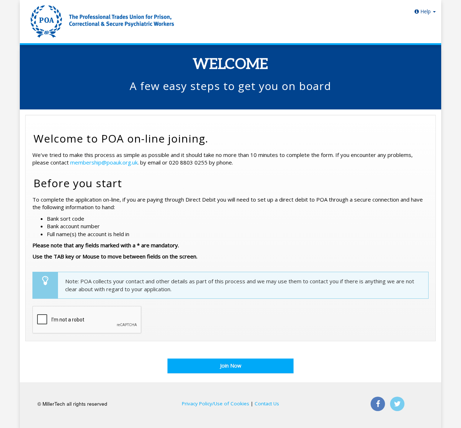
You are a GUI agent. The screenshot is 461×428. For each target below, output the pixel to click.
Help (425, 11)
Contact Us (267, 403)
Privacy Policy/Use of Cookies (215, 403)
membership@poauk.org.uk (104, 162)
